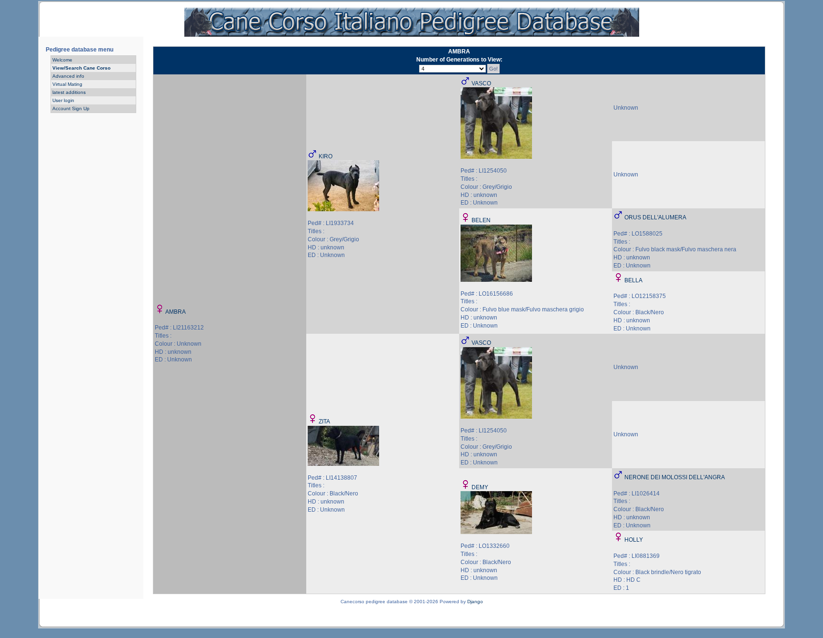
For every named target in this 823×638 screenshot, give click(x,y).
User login (63, 100)
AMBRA (175, 312)
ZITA (324, 421)
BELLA (633, 280)
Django (475, 601)
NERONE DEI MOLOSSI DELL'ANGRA (674, 477)
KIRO (325, 156)
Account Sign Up (71, 108)
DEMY (480, 487)
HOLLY (633, 539)
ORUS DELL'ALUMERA (655, 217)
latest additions (69, 92)
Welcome (62, 59)
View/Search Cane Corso (81, 68)
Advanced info (68, 76)
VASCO (481, 83)
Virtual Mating (67, 84)
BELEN (481, 220)
